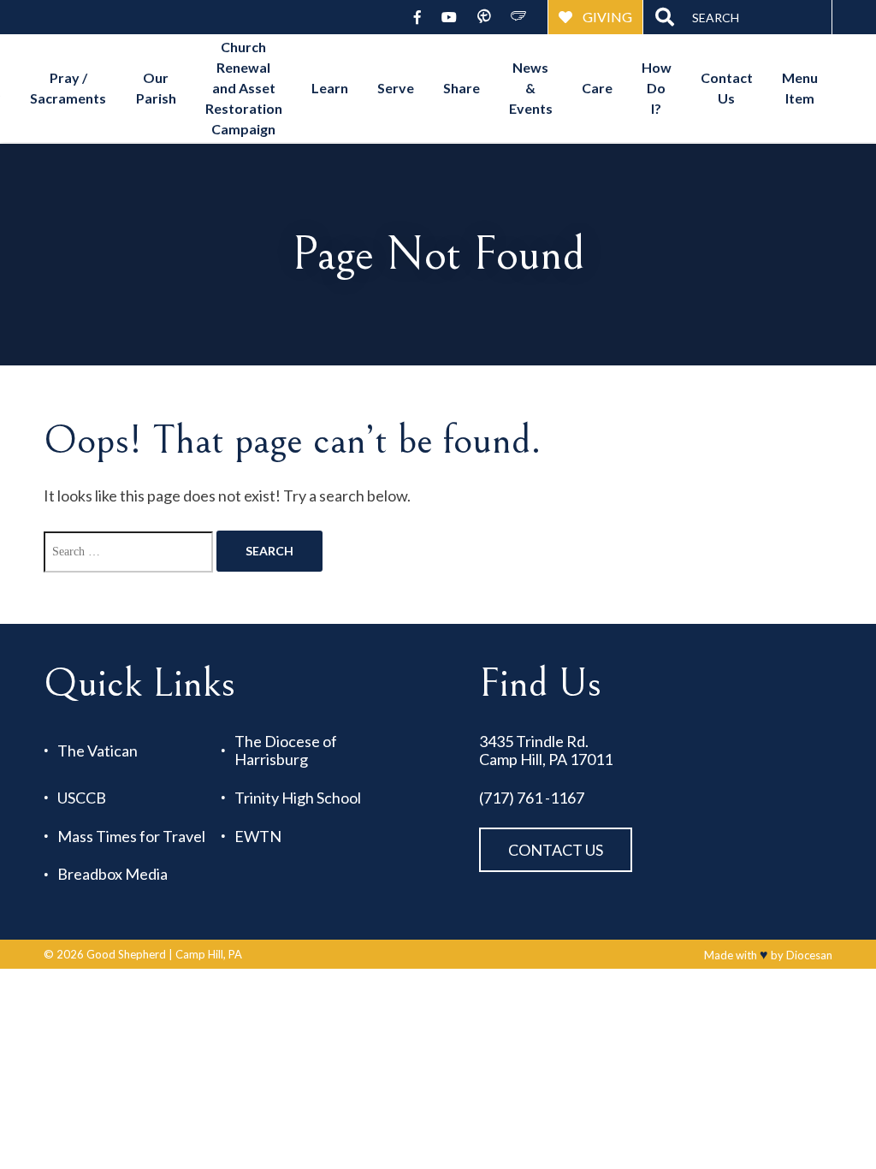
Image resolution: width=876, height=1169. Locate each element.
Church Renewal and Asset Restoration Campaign (243, 88)
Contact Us (727, 87)
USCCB (81, 798)
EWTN (257, 837)
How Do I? (657, 87)
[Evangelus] (519, 17)
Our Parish (156, 87)
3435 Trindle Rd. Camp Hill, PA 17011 (546, 750)
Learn (329, 88)
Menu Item (800, 87)
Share (461, 88)
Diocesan (809, 955)
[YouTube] (449, 17)
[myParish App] (483, 17)
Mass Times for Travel (131, 837)
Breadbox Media (112, 874)
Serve (395, 88)
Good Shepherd (126, 954)
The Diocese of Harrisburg (285, 750)
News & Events (531, 87)
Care (597, 88)
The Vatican (97, 751)
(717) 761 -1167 (531, 798)
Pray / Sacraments (68, 87)
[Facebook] (417, 17)
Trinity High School (297, 798)
